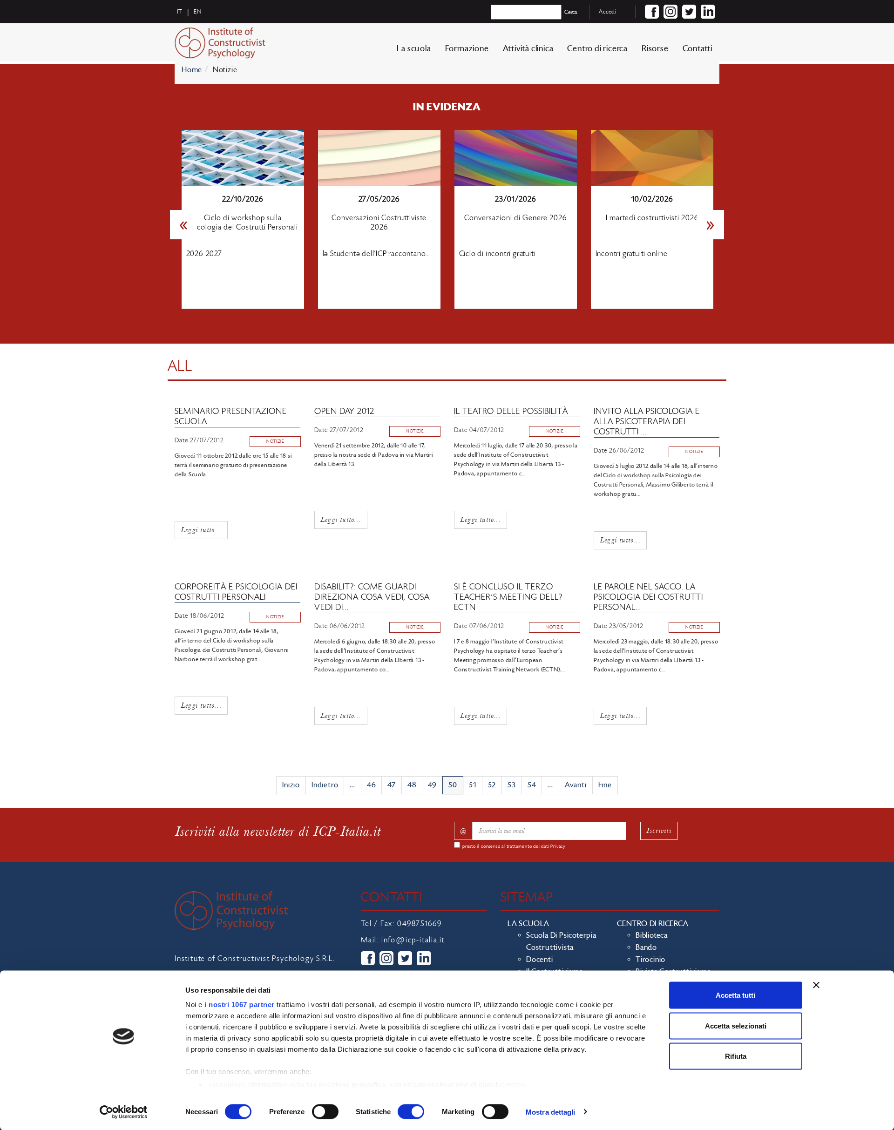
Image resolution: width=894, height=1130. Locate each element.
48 (411, 785)
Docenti (539, 959)
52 (492, 785)
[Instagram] (670, 12)
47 (391, 785)
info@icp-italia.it (413, 940)
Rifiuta (735, 1056)
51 (472, 785)
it (180, 11)
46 (371, 785)
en (198, 11)
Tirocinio (650, 959)
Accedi (607, 11)
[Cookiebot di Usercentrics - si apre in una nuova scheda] (123, 1112)
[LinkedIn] (708, 12)
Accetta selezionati (735, 1025)
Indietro (325, 785)
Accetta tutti (735, 995)
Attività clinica (528, 48)
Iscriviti (658, 830)
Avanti (576, 785)
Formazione (467, 48)
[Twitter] (689, 12)
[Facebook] (652, 12)
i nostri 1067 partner (239, 1004)
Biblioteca (652, 935)
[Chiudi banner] (816, 985)
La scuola (414, 48)
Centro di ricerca (597, 48)
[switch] (325, 1111)
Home (192, 69)
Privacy (557, 846)
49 (432, 785)
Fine (605, 785)
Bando (646, 947)
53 (512, 785)
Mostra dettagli (551, 1112)
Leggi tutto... (201, 529)
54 (532, 785)
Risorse (655, 48)
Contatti (697, 48)
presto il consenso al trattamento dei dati (513, 846)
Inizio (291, 785)
